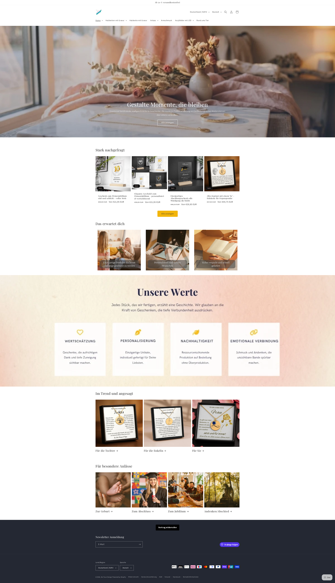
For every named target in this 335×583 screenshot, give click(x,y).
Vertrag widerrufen (167, 527)
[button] (99, 20)
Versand (167, 577)
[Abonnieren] (140, 544)
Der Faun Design (106, 577)
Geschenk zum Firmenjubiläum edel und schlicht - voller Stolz (112, 197)
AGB (160, 577)
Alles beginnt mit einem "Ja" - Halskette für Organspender (220, 197)
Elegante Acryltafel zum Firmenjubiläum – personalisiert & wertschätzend (149, 196)
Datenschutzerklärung (149, 577)
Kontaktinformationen (191, 577)
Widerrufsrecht (133, 577)
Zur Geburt (103, 511)
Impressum (176, 577)
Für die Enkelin (153, 450)
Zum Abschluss (141, 511)
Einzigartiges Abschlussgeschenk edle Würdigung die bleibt (181, 198)
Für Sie (196, 450)
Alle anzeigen (167, 122)
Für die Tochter (105, 450)
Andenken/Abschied (216, 511)
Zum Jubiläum (177, 511)
